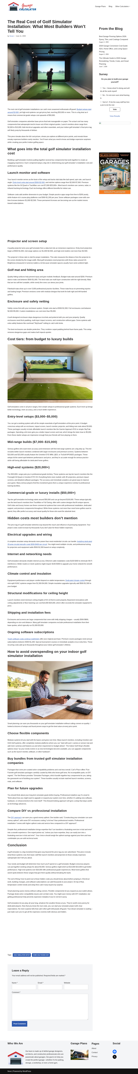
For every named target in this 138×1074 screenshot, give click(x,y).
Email (40, 983)
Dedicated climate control (75, 580)
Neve (10, 1071)
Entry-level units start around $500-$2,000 (29, 182)
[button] (129, 6)
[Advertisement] (50, 223)
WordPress (27, 1071)
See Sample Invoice (99, 1066)
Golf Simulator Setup (22, 955)
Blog (110, 6)
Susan (12, 36)
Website (67, 983)
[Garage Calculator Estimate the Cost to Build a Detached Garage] (22, 6)
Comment (16, 992)
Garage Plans (100, 6)
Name (15, 983)
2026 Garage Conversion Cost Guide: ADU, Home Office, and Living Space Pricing (113, 49)
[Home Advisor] (114, 123)
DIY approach (16, 817)
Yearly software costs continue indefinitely (23, 639)
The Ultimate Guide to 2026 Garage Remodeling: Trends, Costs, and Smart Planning (114, 61)
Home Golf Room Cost (41, 955)
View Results (115, 116)
